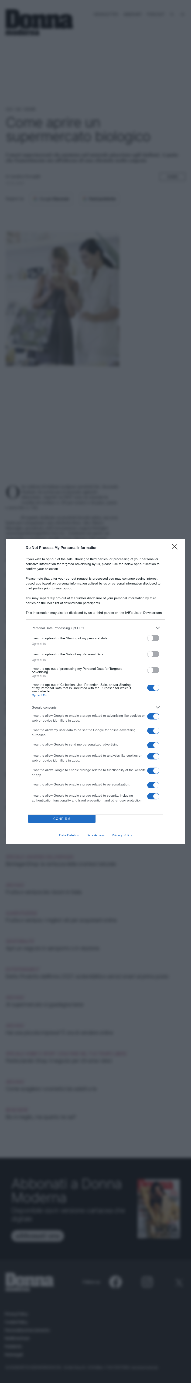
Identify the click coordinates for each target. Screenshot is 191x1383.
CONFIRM (62, 819)
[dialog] (95, 691)
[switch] (153, 638)
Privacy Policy (122, 835)
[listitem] (95, 627)
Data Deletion (69, 835)
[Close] (176, 548)
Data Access (95, 835)
